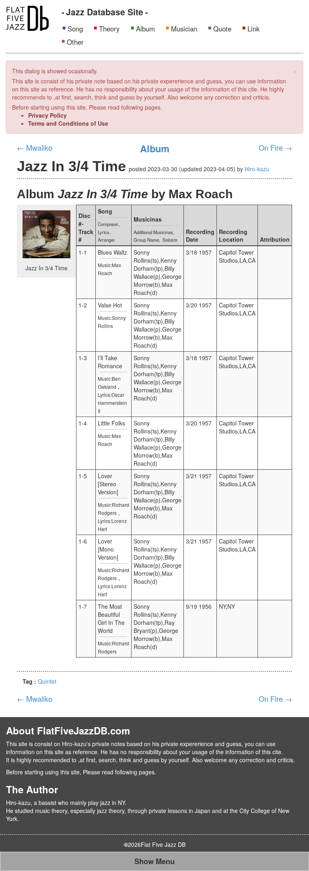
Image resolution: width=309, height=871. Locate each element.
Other (75, 42)
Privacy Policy (47, 115)
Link (253, 28)
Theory (109, 28)
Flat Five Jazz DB (163, 844)
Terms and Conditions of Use (68, 123)
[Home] (27, 17)
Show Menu (154, 861)
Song (75, 28)
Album (145, 28)
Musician (184, 28)
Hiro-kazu (257, 169)
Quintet (47, 681)
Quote (222, 28)
